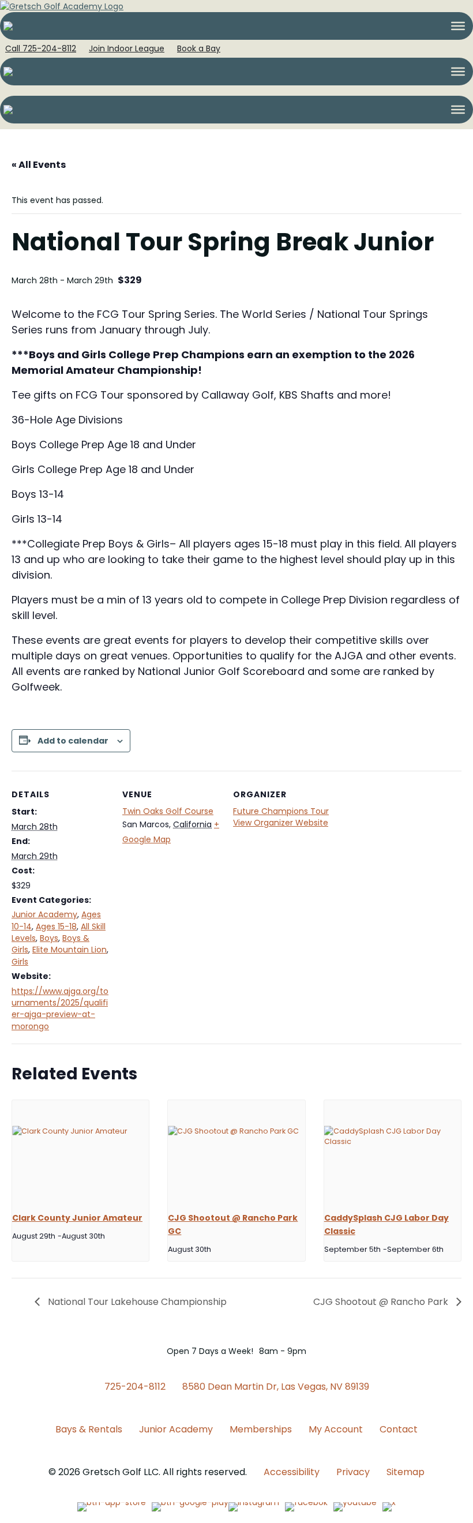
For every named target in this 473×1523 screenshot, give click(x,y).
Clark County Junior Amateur (77, 1218)
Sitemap (405, 1472)
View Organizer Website (280, 822)
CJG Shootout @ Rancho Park (382, 1301)
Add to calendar (72, 741)
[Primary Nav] (458, 26)
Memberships (261, 1429)
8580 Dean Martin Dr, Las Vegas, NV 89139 (275, 1386)
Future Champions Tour (281, 811)
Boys (49, 938)
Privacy (353, 1472)
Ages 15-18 (56, 926)
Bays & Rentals (88, 1429)
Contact (399, 1429)
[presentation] (80, 1151)
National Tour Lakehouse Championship (136, 1301)
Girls (20, 961)
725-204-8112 (135, 1386)
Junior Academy (44, 914)
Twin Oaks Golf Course (167, 811)
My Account (336, 1429)
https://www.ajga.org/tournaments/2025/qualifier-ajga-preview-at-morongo (60, 1008)
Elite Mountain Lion (69, 949)
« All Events (39, 164)
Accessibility (292, 1472)
